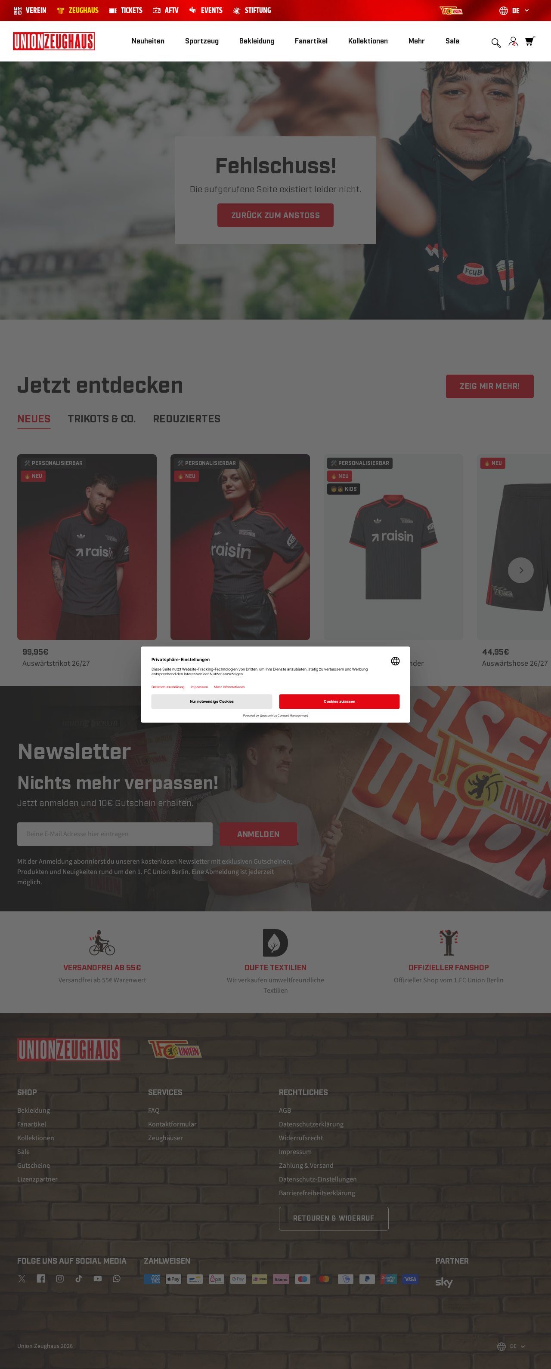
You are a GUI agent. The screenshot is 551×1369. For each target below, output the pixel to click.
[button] (202, 41)
